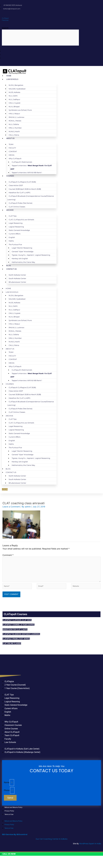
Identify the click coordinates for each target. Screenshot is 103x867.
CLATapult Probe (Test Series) (20, 203)
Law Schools (12, 79)
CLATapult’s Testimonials (22, 162)
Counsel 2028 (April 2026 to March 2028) (25, 189)
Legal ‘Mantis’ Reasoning (22, 248)
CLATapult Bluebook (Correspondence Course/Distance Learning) (30, 197)
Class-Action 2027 (16, 185)
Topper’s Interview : (31, 167)
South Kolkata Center (17, 278)
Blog (8, 266)
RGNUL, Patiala (15, 121)
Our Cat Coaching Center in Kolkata (51, 839)
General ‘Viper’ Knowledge (22, 251)
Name (7, 782)
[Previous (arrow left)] (3, 865)
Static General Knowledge (19, 230)
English (12, 237)
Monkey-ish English (20, 258)
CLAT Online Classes (17, 207)
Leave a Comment (11, 506)
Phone (7, 790)
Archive (10, 210)
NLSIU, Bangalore (16, 85)
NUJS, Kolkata (14, 92)
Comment (8, 555)
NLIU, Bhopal (14, 107)
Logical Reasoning (16, 227)
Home (8, 76)
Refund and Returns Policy (13, 807)
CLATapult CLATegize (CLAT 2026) (22, 182)
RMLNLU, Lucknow (16, 117)
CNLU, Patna (14, 135)
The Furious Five (15, 244)
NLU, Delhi (13, 96)
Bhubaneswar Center (17, 282)
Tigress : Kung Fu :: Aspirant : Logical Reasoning (31, 255)
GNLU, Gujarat (14, 103)
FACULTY (12, 148)
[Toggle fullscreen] (11, 861)
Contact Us (11, 269)
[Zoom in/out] (3, 861)
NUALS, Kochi (14, 131)
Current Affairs (14, 234)
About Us (10, 138)
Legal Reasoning (15, 223)
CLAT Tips (12, 216)
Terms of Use (9, 814)
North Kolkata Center (17, 275)
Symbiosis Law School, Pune (20, 110)
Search (5, 28)
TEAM (11, 144)
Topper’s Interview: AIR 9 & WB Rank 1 (27, 172)
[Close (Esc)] (26, 861)
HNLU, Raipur (14, 114)
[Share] (18, 861)
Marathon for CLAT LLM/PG (19, 193)
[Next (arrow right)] (11, 865)
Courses (10, 176)
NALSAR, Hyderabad (17, 89)
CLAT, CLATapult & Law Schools (21, 220)
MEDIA (11, 155)
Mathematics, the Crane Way (23, 262)
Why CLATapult (15, 158)
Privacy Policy (9, 811)
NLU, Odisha (14, 124)
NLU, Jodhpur (14, 99)
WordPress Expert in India (90, 843)
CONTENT (13, 151)
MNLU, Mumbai (15, 128)
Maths (11, 241)
